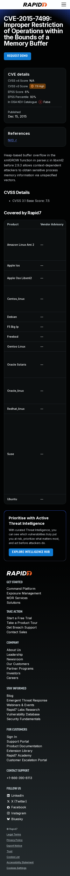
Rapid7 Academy (19, 755)
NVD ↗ (12, 140)
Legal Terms (14, 834)
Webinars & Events (20, 705)
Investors (13, 673)
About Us (14, 650)
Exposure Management (24, 593)
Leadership (15, 654)
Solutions (13, 602)
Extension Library (19, 751)
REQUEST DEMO (17, 56)
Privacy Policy (15, 840)
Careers (12, 678)
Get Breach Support (22, 627)
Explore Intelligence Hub (31, 552)
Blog (10, 696)
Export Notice (14, 845)
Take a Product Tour (22, 623)
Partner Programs (20, 668)
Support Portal (18, 741)
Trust (9, 851)
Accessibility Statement (20, 862)
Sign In (12, 737)
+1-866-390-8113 (19, 778)
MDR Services (17, 598)
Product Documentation (24, 746)
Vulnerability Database (23, 714)
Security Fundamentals (23, 719)
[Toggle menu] (63, 4)
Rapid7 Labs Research (23, 710)
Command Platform (21, 589)
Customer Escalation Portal (27, 760)
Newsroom (15, 659)
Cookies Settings (16, 867)
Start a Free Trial (19, 618)
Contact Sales (17, 632)
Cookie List (13, 856)
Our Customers (18, 664)
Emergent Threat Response (27, 700)
